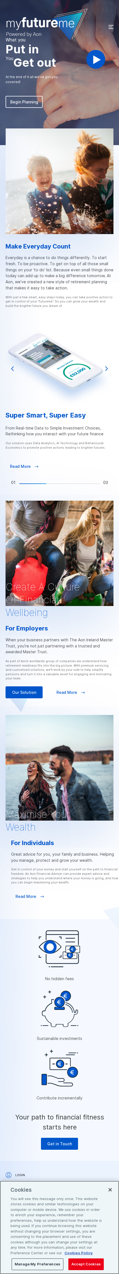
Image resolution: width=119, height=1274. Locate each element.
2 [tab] (59, 483)
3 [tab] (86, 483)
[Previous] (12, 369)
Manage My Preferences (37, 1264)
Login (19, 1175)
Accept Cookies (86, 1264)
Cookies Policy (78, 1253)
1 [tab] (32, 483)
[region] (59, 1227)
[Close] (110, 1190)
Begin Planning (24, 102)
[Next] (106, 369)
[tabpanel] (59, 401)
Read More (21, 466)
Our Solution (24, 692)
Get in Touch (59, 1143)
